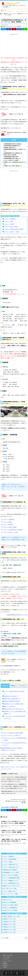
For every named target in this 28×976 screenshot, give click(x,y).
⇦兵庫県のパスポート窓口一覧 (8, 750)
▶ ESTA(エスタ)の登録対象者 (9, 902)
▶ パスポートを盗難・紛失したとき (10, 867)
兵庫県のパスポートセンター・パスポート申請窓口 (11, 26)
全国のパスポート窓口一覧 (11, 13)
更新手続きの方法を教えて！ (11, 696)
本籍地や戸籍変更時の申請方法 (12, 701)
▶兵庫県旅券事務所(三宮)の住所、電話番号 (11, 748)
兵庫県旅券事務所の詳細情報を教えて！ (12, 145)
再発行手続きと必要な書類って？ (12, 698)
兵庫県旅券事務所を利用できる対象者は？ (13, 143)
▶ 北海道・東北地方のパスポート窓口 (11, 916)
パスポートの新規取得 (9, 219)
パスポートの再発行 (9, 224)
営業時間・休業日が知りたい (10, 147)
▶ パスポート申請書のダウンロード (10, 880)
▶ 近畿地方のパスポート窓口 (9, 924)
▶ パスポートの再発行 (7, 861)
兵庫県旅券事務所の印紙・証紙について (12, 158)
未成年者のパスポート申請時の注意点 (13, 704)
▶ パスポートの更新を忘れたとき (10, 864)
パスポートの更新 (8, 221)
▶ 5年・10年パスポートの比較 (9, 888)
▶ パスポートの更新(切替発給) (9, 859)
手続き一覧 (5, 685)
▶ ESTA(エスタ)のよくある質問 (9, 910)
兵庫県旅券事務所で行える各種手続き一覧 (13, 153)
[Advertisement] (14, 45)
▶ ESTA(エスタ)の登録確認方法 (9, 907)
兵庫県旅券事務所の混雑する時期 (11, 156)
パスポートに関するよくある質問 (11, 160)
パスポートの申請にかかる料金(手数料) (13, 733)
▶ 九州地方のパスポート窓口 (9, 932)
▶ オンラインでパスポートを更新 (10, 894)
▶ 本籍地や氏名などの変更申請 (9, 869)
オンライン (23, 685)
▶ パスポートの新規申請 (8, 856)
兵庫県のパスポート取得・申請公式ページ (13, 165)
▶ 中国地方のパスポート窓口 (9, 927)
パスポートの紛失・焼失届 (11, 226)
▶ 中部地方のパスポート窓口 (9, 921)
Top (2, 13)
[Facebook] (8, 29)
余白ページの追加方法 (9, 706)
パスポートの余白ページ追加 (11, 231)
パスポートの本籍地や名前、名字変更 (14, 229)
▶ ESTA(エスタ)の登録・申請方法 (10, 905)
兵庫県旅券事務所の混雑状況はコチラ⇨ (16, 614)
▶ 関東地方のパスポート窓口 (9, 919)
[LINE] (24, 29)
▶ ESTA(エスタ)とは (7, 899)
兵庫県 (24, 802)
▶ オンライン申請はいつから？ (9, 891)
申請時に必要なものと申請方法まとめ (13, 709)
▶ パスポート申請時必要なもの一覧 (10, 883)
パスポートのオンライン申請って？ (12, 735)
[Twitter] (3, 29)
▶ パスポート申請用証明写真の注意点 (11, 877)
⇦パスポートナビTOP (6, 769)
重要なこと (14, 685)
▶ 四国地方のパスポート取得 (9, 929)
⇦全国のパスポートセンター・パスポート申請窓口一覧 (14, 766)
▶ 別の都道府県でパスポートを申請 (10, 872)
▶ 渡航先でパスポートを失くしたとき (11, 886)
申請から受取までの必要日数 (10, 154)
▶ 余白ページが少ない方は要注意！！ (11, 875)
